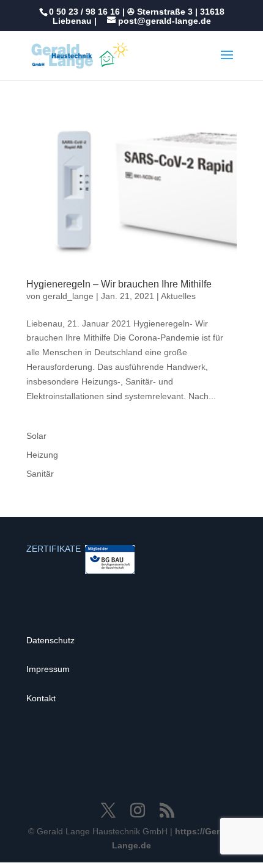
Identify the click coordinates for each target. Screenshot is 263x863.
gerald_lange (68, 296)
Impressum (48, 669)
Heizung (42, 455)
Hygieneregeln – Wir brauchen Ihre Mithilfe (119, 284)
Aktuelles (178, 296)
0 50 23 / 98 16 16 (84, 11)
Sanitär (40, 473)
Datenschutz (50, 640)
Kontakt (41, 698)
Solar (36, 436)
